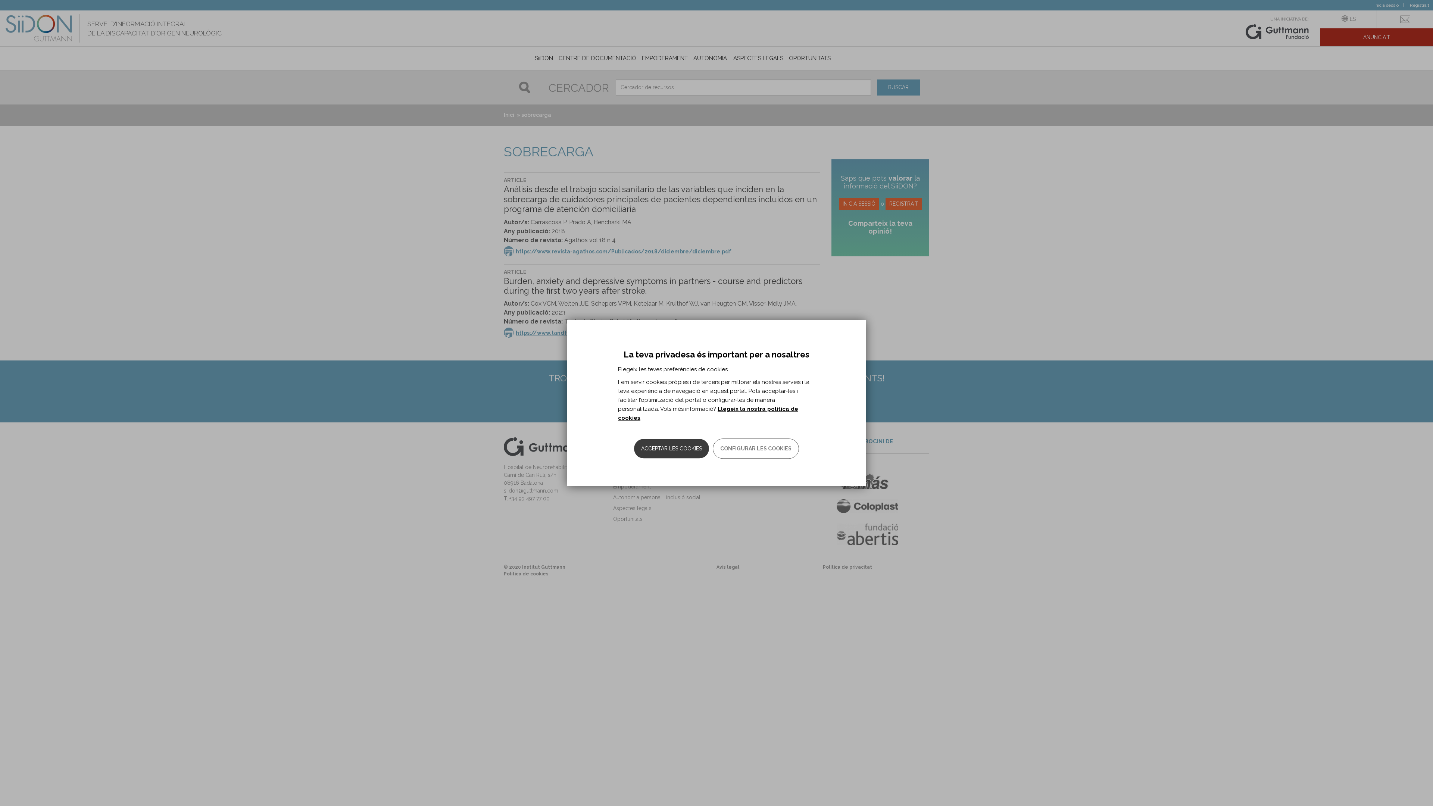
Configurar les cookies (756, 449)
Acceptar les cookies (671, 449)
